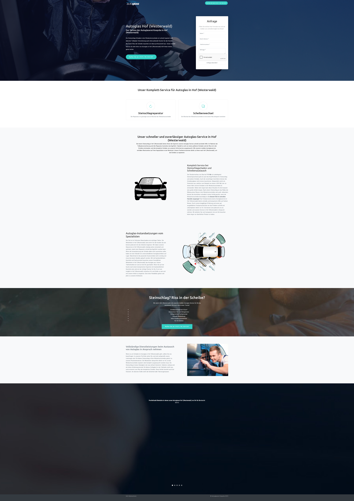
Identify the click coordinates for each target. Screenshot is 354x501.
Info (127, 496)
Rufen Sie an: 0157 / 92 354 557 (216, 3)
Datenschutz (132, 496)
